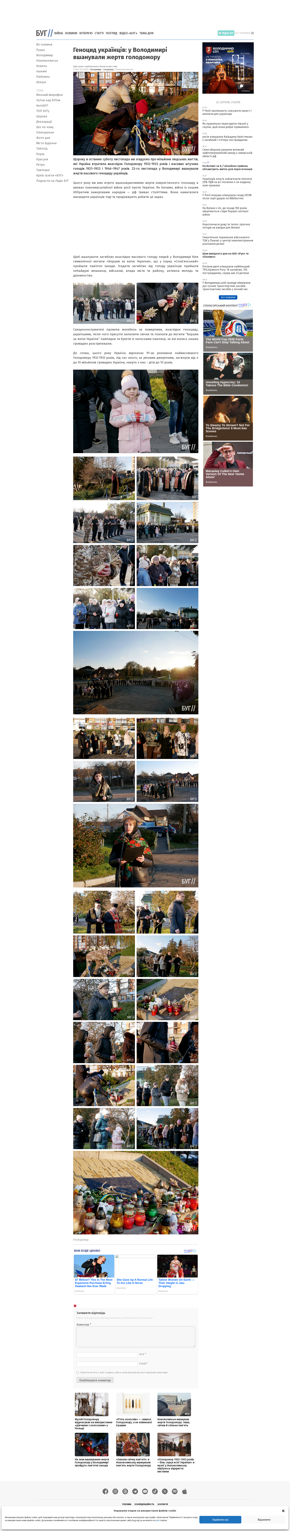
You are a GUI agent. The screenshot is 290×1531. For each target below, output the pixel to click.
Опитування (45, 132)
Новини (71, 33)
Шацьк (41, 82)
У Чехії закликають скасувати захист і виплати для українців (226, 112)
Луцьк (40, 50)
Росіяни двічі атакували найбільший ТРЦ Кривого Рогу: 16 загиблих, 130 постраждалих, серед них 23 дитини (226, 269)
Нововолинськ (47, 60)
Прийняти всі (220, 1519)
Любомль (43, 77)
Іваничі (41, 71)
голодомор (108, 69)
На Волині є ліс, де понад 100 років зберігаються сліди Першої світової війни (225, 211)
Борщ (40, 154)
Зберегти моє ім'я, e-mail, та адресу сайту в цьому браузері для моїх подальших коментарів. (124, 1372)
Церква (41, 116)
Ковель (41, 66)
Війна (58, 33)
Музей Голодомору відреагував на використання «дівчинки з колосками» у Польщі (93, 1424)
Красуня (42, 159)
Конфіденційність (144, 1504)
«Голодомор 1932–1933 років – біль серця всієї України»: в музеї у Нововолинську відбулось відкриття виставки (176, 1465)
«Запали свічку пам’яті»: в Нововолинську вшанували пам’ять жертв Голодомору (133, 1462)
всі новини (228, 297)
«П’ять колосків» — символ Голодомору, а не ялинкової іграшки (134, 1422)
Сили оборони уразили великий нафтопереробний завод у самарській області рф (227, 153)
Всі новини (44, 44)
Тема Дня (146, 33)
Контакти (163, 1504)
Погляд (111, 33)
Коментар (84, 1324)
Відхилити (264, 1519)
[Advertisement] (145, 12)
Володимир (44, 55)
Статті (99, 33)
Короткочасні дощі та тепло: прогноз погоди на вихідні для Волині (226, 226)
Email (143, 1363)
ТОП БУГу (42, 111)
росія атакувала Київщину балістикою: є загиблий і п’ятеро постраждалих (227, 138)
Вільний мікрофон (49, 95)
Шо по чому (45, 127)
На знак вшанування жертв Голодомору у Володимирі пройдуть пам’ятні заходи (92, 1462)
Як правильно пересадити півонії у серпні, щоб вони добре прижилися (225, 125)
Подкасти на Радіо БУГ (52, 181)
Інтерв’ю (85, 33)
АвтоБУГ (42, 105)
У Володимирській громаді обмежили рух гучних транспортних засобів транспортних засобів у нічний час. (226, 286)
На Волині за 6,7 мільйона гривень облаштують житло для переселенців (227, 167)
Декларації (44, 122)
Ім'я (142, 1354)
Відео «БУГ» (128, 33)
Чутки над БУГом (48, 100)
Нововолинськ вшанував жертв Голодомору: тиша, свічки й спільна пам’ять (173, 1422)
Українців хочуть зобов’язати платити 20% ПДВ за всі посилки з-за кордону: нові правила (227, 182)
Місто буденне (46, 143)
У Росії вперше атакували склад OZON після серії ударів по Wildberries (227, 197)
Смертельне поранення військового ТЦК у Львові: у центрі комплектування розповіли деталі (227, 240)
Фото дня (43, 138)
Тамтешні (43, 170)
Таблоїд (41, 148)
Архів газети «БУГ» (49, 175)
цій (157, 1520)
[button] (283, 1510)
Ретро (40, 165)
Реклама (126, 1504)
